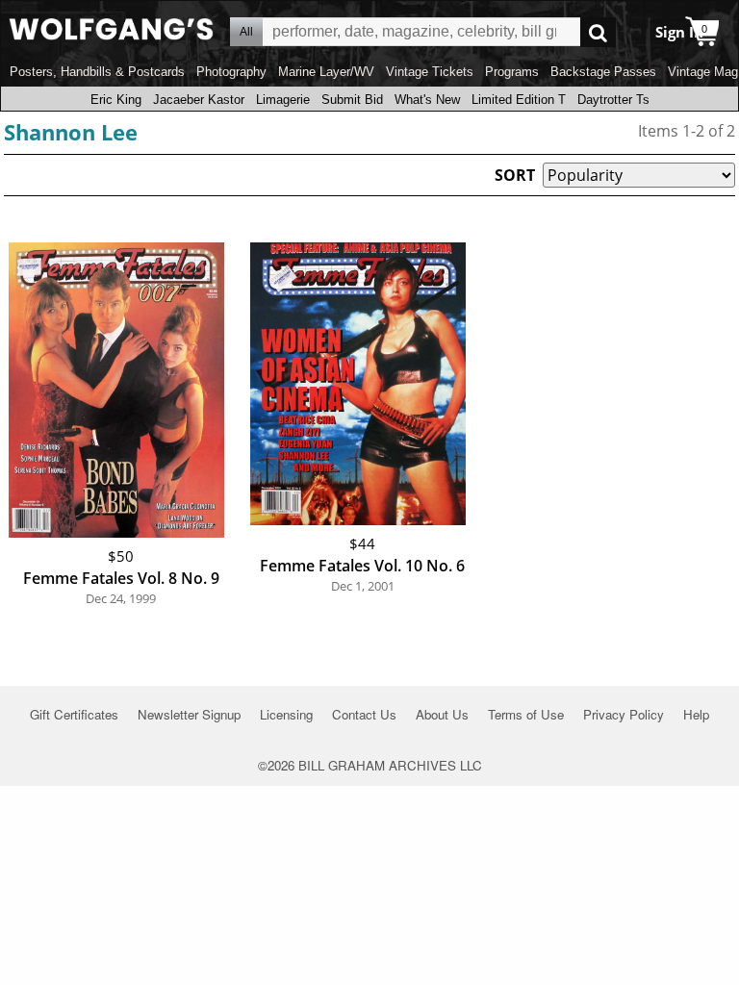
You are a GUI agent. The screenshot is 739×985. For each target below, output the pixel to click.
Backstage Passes (603, 71)
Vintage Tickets (429, 71)
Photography (231, 71)
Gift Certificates (74, 714)
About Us (442, 714)
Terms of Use (526, 714)
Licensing (286, 714)
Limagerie (283, 99)
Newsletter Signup (189, 714)
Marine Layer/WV (326, 71)
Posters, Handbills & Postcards (97, 71)
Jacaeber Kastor (198, 99)
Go (598, 32)
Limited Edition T (518, 99)
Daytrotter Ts (613, 99)
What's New (427, 99)
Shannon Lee (71, 131)
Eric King (115, 99)
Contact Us (364, 714)
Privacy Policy (623, 714)
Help (696, 714)
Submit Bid (352, 99)
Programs (512, 71)
